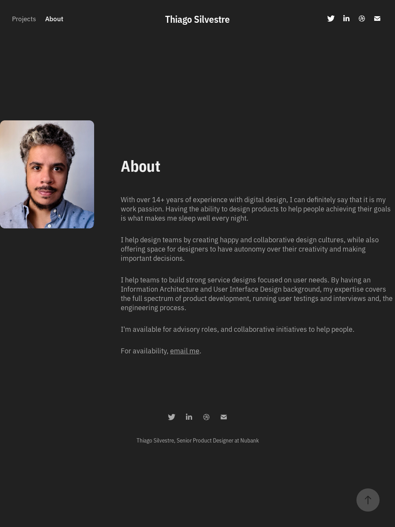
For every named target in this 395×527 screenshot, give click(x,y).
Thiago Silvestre (197, 18)
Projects (24, 18)
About (54, 18)
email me (184, 350)
